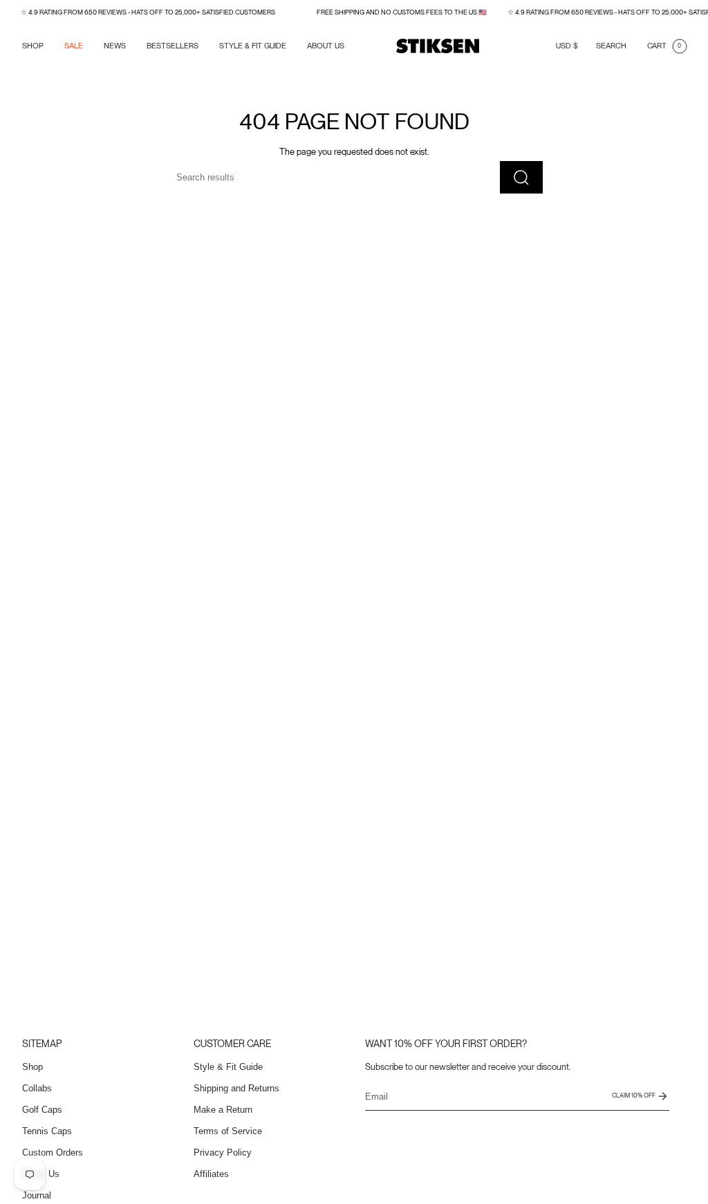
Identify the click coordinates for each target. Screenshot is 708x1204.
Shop (32, 1067)
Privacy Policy (223, 1152)
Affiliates (211, 1174)
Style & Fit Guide (228, 1067)
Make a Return (223, 1109)
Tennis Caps (47, 1131)
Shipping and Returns (236, 1088)
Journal (36, 1195)
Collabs (37, 1088)
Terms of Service (228, 1131)
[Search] (521, 177)
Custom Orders (52, 1152)
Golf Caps (42, 1109)
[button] (33, 46)
